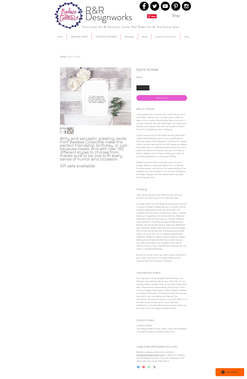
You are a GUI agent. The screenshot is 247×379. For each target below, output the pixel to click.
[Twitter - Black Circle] (154, 6)
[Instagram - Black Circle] (186, 6)
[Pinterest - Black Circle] (175, 6)
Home (63, 56)
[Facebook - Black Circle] (144, 6)
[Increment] (147, 87)
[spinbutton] (143, 87)
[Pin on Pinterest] (143, 367)
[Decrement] (138, 87)
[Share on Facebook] (138, 367)
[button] (144, 37)
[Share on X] (154, 367)
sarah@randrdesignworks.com (150, 355)
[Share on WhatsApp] (149, 367)
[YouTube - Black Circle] (165, 6)
